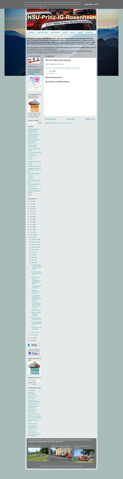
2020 (31, 217)
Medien (52, 73)
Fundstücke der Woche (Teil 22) (36, 318)
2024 (31, 206)
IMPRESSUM (89, 32)
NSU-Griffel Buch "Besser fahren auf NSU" (34, 72)
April (33, 260)
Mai (33, 257)
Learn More (88, 4)
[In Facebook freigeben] (53, 71)
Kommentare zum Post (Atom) (62, 123)
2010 (31, 340)
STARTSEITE (31, 32)
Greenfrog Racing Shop (33, 420)
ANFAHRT (64, 32)
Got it (96, 4)
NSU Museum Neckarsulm (32, 410)
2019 (31, 219)
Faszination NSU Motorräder (33, 407)
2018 (31, 222)
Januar (34, 335)
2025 (31, 204)
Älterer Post (90, 119)
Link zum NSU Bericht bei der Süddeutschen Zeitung (62, 68)
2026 (31, 201)
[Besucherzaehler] (33, 346)
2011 (31, 338)
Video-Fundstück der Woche (34, 191)
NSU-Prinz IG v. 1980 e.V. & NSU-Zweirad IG (34, 416)
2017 (31, 224)
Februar (34, 332)
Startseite (71, 119)
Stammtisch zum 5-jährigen (36, 286)
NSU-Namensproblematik (34, 183)
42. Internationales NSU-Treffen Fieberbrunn (34, 141)
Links (29, 159)
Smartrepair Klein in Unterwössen (34, 435)
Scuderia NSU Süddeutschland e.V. (34, 401)
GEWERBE (80, 32)
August (34, 250)
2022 (31, 211)
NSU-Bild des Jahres (34, 180)
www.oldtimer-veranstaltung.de (33, 426)
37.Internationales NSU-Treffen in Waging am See (33, 136)
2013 (31, 234)
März (33, 262)
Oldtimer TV (32, 429)
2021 (31, 214)
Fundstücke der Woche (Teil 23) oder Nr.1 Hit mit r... (36, 267)
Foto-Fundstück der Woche (34, 149)
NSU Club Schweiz (33, 414)
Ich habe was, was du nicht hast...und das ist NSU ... (36, 305)
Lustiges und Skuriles (34, 161)
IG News (30, 157)
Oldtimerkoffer (32, 424)
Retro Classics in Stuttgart (36, 328)
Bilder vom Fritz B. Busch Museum (36, 313)
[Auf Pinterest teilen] (55, 71)
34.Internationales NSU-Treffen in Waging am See (33, 130)
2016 (31, 227)
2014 (31, 232)
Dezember (35, 239)
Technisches (32, 186)
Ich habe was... (32, 155)
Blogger (80, 466)
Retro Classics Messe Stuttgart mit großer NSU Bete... (36, 280)
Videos (30, 194)
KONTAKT (72, 32)
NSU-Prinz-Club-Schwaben (33, 397)
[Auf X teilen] (52, 71)
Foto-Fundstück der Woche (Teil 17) (36, 323)
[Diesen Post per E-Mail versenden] (49, 71)
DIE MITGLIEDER (55, 32)
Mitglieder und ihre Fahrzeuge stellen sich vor (35, 170)
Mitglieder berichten (34, 166)
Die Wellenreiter (33, 404)
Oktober (34, 244)
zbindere (66, 466)
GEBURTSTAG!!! (36, 310)
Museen (30, 178)
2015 (31, 229)
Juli (33, 252)
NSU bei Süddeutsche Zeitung (35, 291)
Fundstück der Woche (34, 153)
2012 (31, 237)
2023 (31, 209)
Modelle (30, 176)
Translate (34, 384)
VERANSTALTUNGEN (42, 32)
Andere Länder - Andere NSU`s (33, 145)
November (35, 242)
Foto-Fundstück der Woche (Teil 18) (36, 273)
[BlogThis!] (51, 71)
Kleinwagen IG (32, 432)
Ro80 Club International (32, 393)
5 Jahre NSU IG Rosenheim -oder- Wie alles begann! (36, 298)
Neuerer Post (50, 119)
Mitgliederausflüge (34, 173)
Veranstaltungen (33, 189)
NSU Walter (31, 390)
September (35, 247)
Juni (33, 255)
